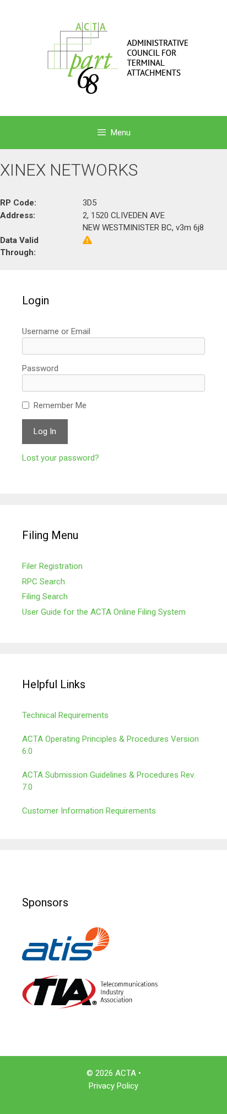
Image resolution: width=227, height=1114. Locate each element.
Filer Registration (52, 566)
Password (40, 368)
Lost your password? (60, 458)
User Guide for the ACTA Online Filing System (104, 612)
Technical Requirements (65, 715)
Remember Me (60, 405)
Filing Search (45, 596)
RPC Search (43, 582)
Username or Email (56, 331)
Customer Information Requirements (89, 811)
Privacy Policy (113, 1086)
